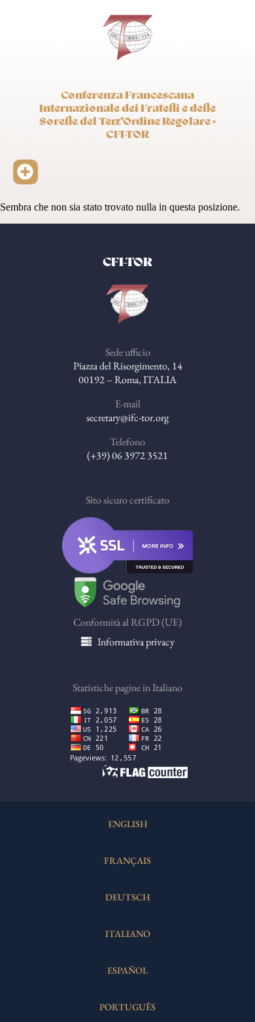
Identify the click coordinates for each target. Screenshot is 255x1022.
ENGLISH (128, 823)
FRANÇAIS (127, 860)
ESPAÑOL (127, 970)
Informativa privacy (136, 642)
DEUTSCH (127, 897)
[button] (25, 172)
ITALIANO (127, 933)
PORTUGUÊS (127, 1006)
